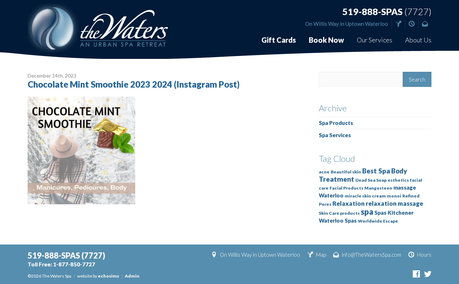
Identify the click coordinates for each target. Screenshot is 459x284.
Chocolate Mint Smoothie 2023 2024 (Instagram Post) (134, 84)
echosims (108, 276)
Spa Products (336, 123)
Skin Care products (339, 213)
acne (324, 171)
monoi (394, 196)
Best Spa (376, 171)
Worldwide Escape (378, 221)
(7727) (386, 11)
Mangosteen (378, 188)
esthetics (398, 180)
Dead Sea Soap (371, 180)
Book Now (326, 40)
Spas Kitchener (393, 212)
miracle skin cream (365, 196)
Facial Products (346, 188)
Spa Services (335, 135)
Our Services (374, 40)
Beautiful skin (346, 171)
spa (367, 212)
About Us (418, 40)
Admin (132, 276)
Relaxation (348, 203)
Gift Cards (278, 40)
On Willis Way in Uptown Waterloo (346, 24)
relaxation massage (394, 203)
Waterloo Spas (338, 220)
